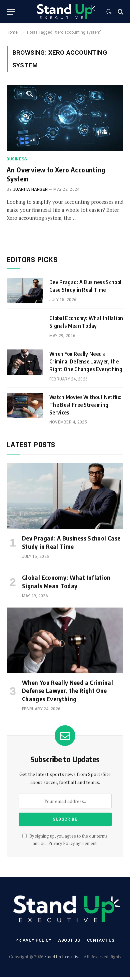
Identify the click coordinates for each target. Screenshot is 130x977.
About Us (69, 940)
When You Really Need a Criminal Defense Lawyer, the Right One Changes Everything (85, 361)
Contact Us (101, 940)
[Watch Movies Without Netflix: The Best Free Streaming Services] (25, 405)
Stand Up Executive (62, 957)
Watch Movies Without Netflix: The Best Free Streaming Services (85, 405)
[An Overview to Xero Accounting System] (65, 118)
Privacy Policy (61, 843)
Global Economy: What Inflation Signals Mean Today (66, 581)
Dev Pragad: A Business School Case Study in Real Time (71, 542)
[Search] (119, 11)
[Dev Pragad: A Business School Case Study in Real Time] (25, 290)
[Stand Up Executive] (65, 11)
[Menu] (11, 11)
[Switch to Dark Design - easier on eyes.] (109, 12)
